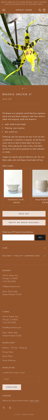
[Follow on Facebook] (3, 408)
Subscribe (11, 387)
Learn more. (34, 400)
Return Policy (7, 356)
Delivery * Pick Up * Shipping (14, 347)
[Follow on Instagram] (10, 408)
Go (40, 237)
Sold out (24, 213)
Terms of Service (9, 360)
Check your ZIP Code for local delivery (17, 232)
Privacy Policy (7, 352)
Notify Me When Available (24, 222)
